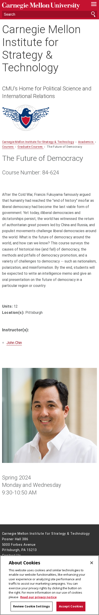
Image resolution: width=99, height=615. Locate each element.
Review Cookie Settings (31, 606)
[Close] (92, 563)
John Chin (14, 343)
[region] (49, 585)
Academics (86, 142)
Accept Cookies (71, 606)
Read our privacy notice (38, 597)
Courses (8, 146)
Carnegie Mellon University (42, 5)
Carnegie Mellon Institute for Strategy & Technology (41, 48)
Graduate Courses (30, 146)
